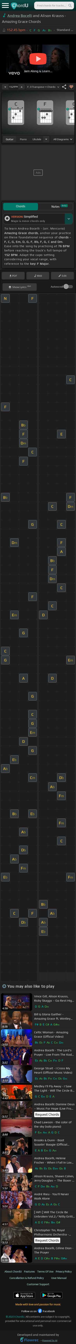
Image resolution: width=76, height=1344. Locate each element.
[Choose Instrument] (46, 139)
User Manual (58, 1277)
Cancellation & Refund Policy (27, 1277)
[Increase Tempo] (21, 87)
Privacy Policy (64, 1271)
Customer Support (38, 1284)
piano (23, 139)
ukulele (37, 139)
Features (29, 1271)
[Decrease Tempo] (5, 87)
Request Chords (47, 1114)
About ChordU (13, 1271)
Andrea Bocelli (19, 15)
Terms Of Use (45, 1271)
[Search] (69, 5)
